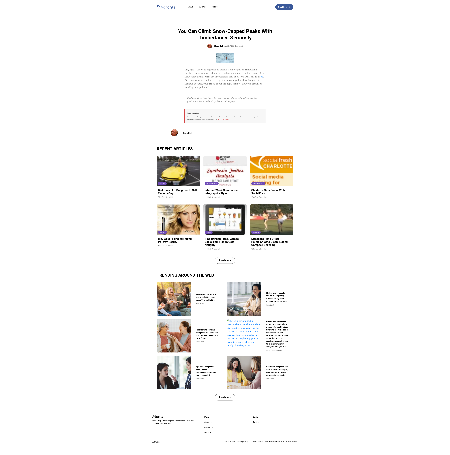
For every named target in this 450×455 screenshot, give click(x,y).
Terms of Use (229, 441)
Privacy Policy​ (243, 441)
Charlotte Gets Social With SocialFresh (268, 192)
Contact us (209, 427)
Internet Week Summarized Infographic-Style (222, 192)
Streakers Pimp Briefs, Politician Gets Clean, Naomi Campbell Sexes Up (269, 242)
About (190, 7)
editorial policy (213, 101)
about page (230, 101)
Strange (162, 183)
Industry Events (211, 183)
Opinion (162, 232)
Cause (208, 232)
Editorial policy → (224, 119)
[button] (225, 260)
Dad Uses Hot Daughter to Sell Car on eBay (177, 192)
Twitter (256, 422)
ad (262, 76)
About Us (208, 422)
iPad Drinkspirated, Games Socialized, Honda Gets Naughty (222, 242)
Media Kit (216, 7)
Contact (202, 7)
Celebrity (256, 232)
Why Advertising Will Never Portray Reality (175, 240)
